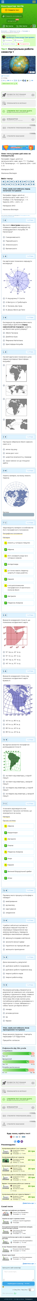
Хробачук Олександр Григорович (20, 37)
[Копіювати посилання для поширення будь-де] (15, 1141)
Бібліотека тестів (15, 31)
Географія (25, 31)
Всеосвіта (4, 31)
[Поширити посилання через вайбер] (21, 1141)
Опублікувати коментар (18, 1283)
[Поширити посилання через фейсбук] (18, 1141)
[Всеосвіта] (2, 1)
